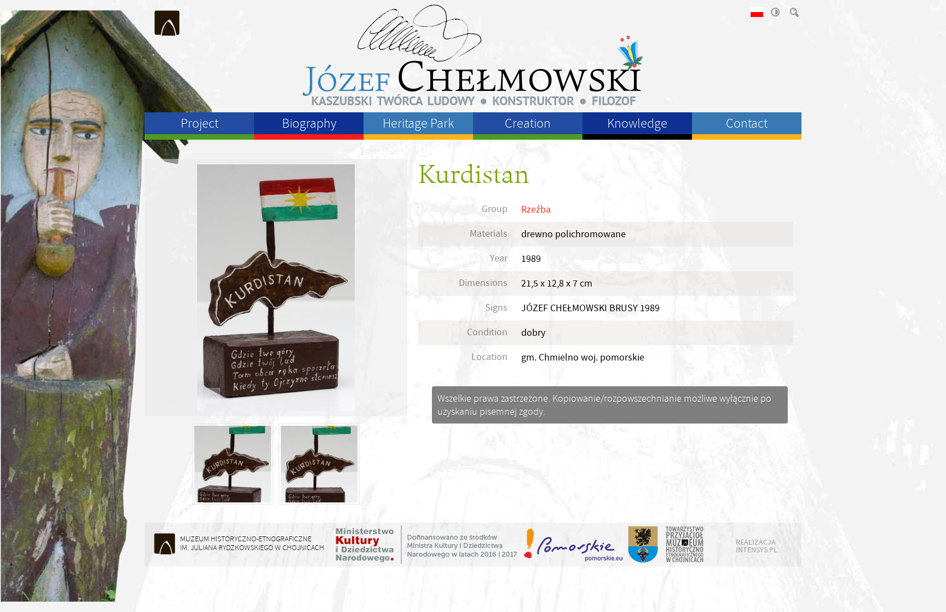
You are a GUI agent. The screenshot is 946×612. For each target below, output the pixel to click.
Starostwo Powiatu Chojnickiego (642, 544)
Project (199, 123)
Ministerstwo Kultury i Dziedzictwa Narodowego (426, 544)
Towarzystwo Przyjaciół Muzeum (685, 544)
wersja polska (756, 12)
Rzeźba (536, 209)
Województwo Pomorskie (574, 544)
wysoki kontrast (774, 12)
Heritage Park (418, 123)
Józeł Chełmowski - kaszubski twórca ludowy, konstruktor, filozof (473, 54)
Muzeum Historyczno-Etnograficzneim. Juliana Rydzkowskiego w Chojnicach (252, 543)
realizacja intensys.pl (756, 545)
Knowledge (637, 123)
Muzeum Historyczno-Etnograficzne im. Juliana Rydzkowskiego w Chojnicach (167, 23)
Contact (747, 123)
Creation (528, 123)
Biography (309, 123)
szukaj (793, 12)
